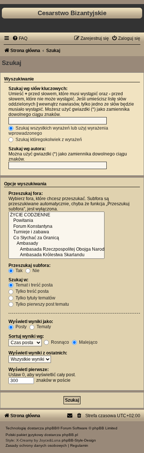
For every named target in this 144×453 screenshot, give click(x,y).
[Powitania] (56, 221)
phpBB (51, 428)
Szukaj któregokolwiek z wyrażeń (48, 139)
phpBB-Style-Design (79, 440)
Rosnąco (59, 342)
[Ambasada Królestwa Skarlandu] (56, 255)
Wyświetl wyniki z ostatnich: (37, 353)
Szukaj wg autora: (27, 148)
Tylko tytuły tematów (34, 298)
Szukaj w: (18, 279)
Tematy (43, 326)
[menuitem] (19, 38)
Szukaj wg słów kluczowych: (38, 88)
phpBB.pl (70, 435)
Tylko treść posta (31, 291)
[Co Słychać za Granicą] (56, 238)
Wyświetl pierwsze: (28, 369)
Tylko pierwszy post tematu (41, 304)
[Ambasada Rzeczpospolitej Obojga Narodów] (56, 250)
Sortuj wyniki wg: (26, 336)
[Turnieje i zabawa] (56, 232)
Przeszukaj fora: (25, 193)
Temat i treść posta (33, 285)
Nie (35, 270)
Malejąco (87, 342)
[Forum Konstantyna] (56, 227)
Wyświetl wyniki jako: (30, 321)
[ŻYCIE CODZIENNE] (56, 215)
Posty (20, 326)
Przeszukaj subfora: (29, 265)
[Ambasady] (56, 244)
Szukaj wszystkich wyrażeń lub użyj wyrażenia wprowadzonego (58, 131)
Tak (18, 270)
